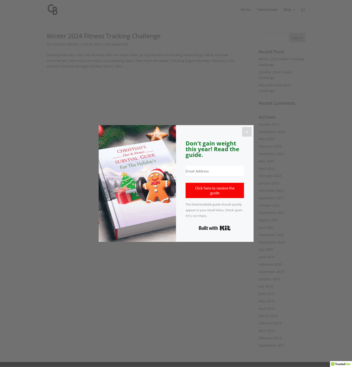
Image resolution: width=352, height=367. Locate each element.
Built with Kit (215, 228)
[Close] (247, 132)
